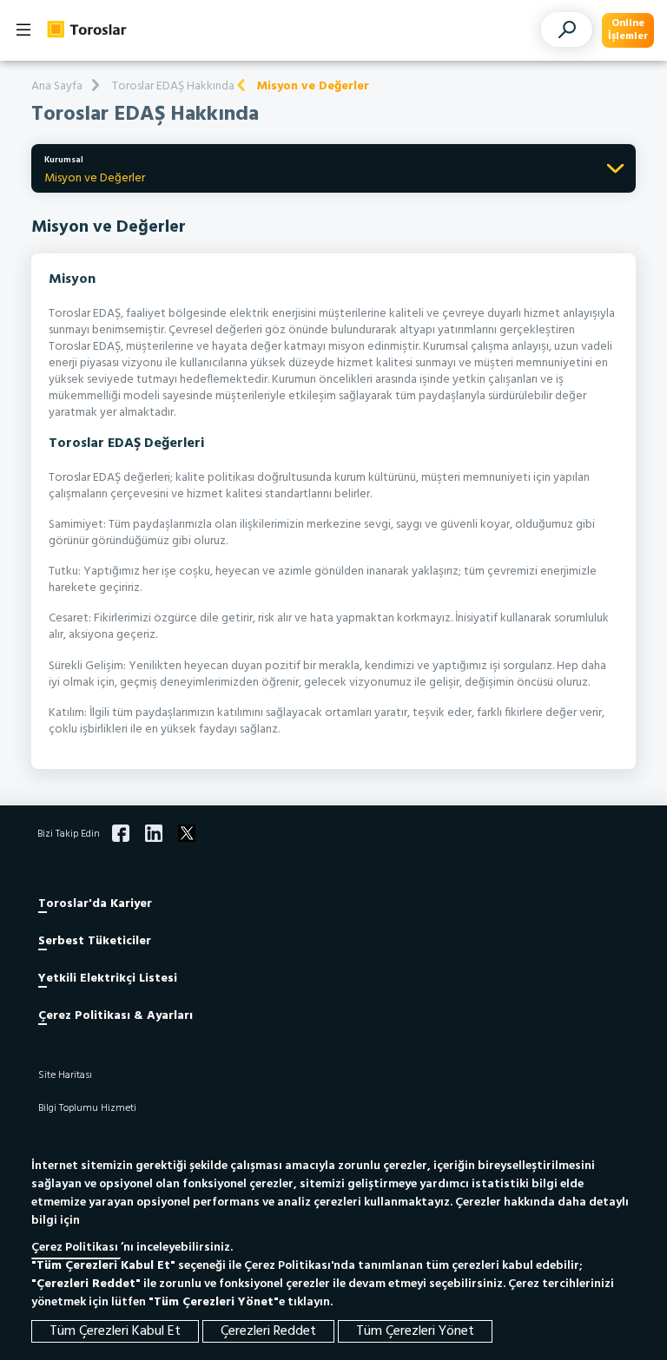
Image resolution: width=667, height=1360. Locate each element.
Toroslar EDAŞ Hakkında (173, 86)
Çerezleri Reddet (268, 1331)
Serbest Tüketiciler (94, 941)
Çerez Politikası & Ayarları (115, 1016)
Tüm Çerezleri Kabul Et (115, 1331)
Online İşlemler (628, 30)
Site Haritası (65, 1075)
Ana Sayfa (57, 86)
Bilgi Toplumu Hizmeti (87, 1108)
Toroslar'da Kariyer (95, 904)
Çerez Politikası (76, 1248)
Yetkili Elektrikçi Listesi (107, 979)
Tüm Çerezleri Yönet (415, 1331)
